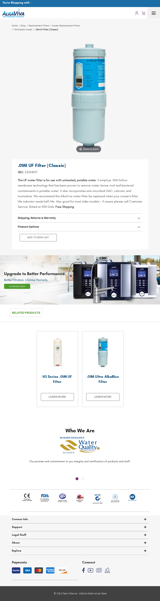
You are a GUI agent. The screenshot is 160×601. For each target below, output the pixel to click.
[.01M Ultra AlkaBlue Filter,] (102, 351)
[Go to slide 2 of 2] (83, 478)
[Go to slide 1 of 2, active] (77, 478)
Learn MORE (57, 397)
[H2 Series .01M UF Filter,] (57, 351)
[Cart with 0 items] (143, 13)
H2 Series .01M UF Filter (57, 379)
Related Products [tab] (26, 312)
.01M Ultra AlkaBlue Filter (103, 379)
